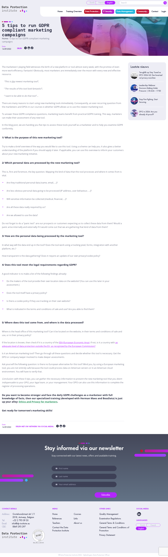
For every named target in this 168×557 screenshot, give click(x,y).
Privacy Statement (107, 535)
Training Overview (74, 11)
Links (76, 519)
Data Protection (91, 11)
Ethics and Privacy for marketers (38, 401)
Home (60, 11)
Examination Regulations (110, 519)
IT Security (107, 11)
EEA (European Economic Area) (74, 342)
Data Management (125, 11)
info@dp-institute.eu (21, 524)
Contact (154, 11)
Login (164, 11)
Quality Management (108, 514)
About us (78, 523)
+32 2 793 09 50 (20, 520)
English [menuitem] (141, 529)
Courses (77, 514)
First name (57, 468)
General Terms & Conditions (112, 523)
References (57, 519)
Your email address (57, 484)
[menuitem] (92, 2)
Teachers (56, 523)
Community (142, 11)
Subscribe (105, 495)
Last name (57, 476)
